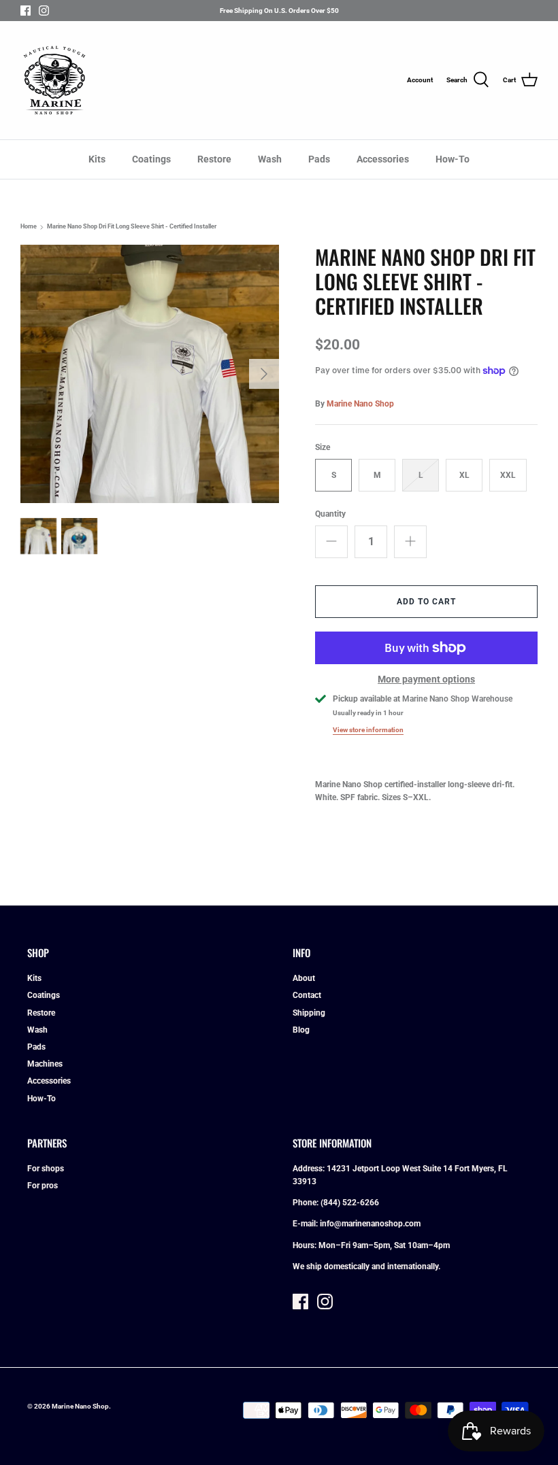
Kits (96, 159)
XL (464, 475)
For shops (45, 1168)
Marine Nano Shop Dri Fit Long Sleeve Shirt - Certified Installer (131, 227)
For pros (42, 1185)
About (304, 978)
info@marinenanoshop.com (370, 1223)
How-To (453, 159)
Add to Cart (426, 601)
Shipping (309, 1013)
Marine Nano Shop (360, 404)
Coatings (151, 159)
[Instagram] (44, 10)
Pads (319, 159)
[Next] (264, 374)
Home (28, 227)
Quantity (330, 514)
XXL (508, 475)
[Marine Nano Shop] (54, 80)
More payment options (426, 679)
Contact (307, 995)
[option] (149, 374)
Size (322, 447)
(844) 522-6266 (350, 1202)
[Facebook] (25, 10)
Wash (270, 159)
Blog (301, 1030)
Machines (45, 1064)
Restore (214, 159)
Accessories (383, 159)
